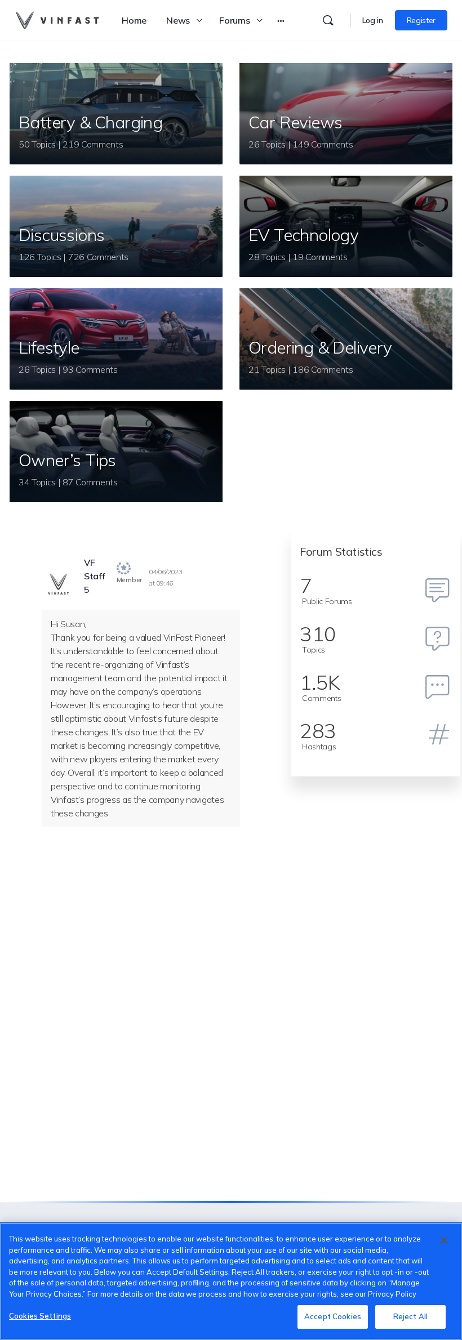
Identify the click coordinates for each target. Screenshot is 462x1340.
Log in (372, 20)
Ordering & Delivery (320, 347)
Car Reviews (295, 122)
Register (421, 20)
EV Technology (303, 234)
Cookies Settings (40, 1315)
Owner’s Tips (67, 460)
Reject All (410, 1316)
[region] (231, 1281)
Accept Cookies (332, 1316)
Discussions (61, 234)
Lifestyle (49, 347)
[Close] (444, 1240)
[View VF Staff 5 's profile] (58, 585)
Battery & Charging (90, 122)
